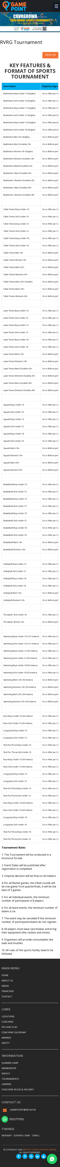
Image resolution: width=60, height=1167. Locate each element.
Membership (9, 1068)
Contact (7, 996)
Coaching (7, 1021)
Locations (8, 1016)
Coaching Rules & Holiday (18, 1089)
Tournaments (10, 1078)
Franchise (8, 991)
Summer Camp (10, 1062)
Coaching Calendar (14, 1032)
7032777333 (16, 1119)
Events (6, 1073)
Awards (6, 1037)
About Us (7, 980)
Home (5, 975)
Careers (6, 1084)
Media (5, 985)
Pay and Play (9, 1027)
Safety (6, 1042)
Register (50, 54)
